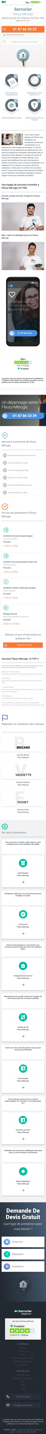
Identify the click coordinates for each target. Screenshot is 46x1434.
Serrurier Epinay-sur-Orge (17, 493)
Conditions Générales (25, 1430)
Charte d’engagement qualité (23, 1358)
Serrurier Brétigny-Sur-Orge (18, 470)
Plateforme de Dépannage (23, 1361)
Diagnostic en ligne (24, 645)
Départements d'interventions (23, 1378)
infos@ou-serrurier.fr (23, 1405)
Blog (23, 1389)
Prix (23, 1382)
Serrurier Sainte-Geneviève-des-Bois (22, 455)
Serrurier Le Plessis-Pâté (17, 478)
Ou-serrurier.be (23, 1365)
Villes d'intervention (23, 1375)
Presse (23, 1355)
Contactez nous (23, 1351)
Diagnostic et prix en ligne (24, 41)
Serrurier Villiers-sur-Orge (17, 463)
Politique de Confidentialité (27, 1432)
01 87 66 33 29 (24, 29)
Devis (23, 1385)
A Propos (23, 1348)
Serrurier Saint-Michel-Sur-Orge (20, 485)
